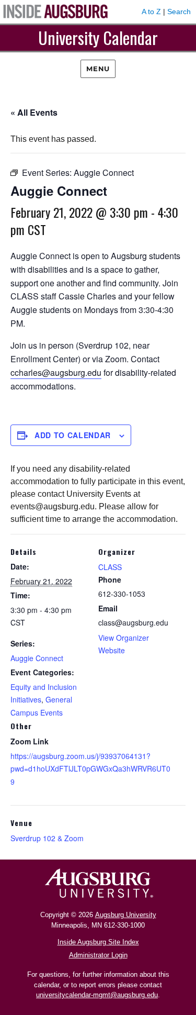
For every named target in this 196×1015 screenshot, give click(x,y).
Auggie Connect (36, 658)
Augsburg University (125, 915)
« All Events (33, 112)
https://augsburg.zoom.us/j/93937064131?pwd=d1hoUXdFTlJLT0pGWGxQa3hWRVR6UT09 (90, 769)
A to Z (151, 11)
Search (179, 11)
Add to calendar (72, 435)
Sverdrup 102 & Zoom (47, 838)
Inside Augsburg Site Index (98, 942)
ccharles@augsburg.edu (55, 372)
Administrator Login (98, 955)
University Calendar (98, 37)
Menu (97, 68)
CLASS (110, 567)
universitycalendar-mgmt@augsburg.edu (97, 995)
